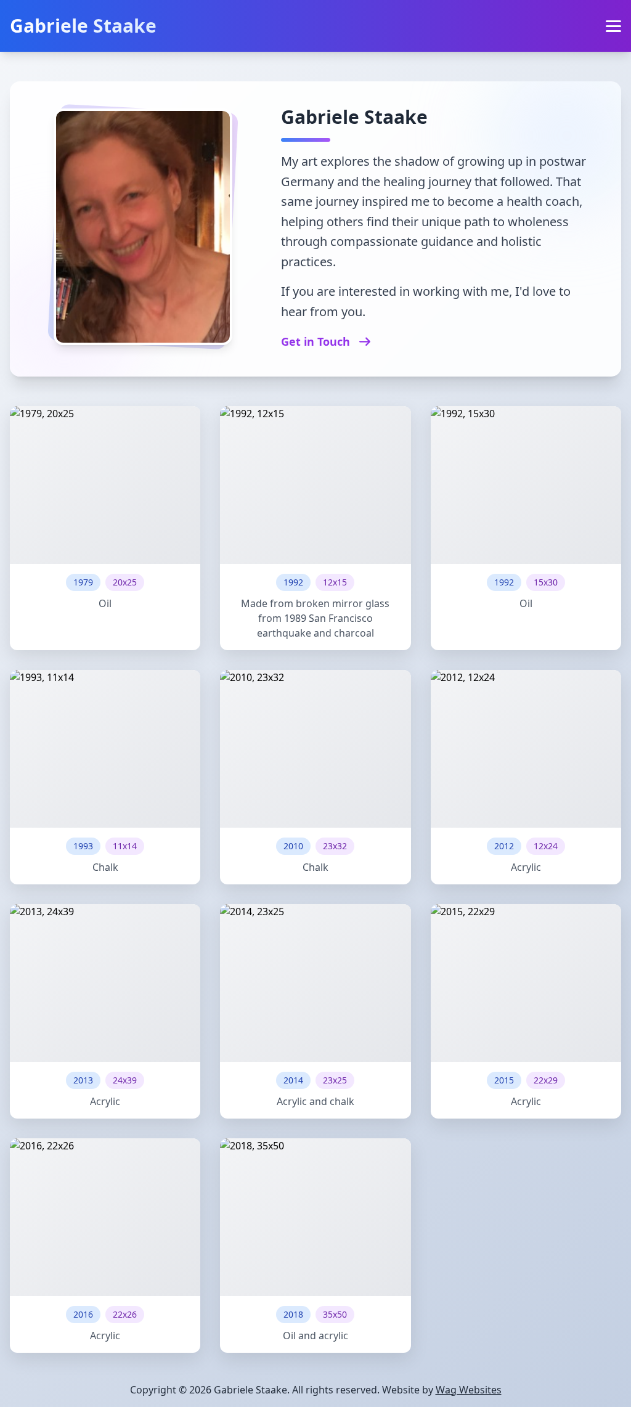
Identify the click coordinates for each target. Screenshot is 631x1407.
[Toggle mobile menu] (613, 26)
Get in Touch (317, 341)
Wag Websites (469, 1390)
